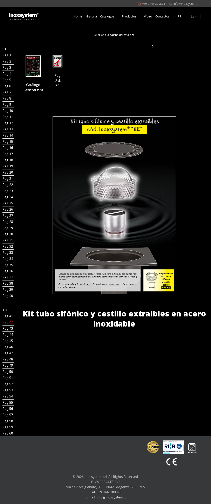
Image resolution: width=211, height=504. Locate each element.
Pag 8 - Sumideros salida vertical (8, 98)
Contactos (162, 16)
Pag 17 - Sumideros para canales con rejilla (8, 154)
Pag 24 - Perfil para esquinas (8, 197)
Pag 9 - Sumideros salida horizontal (8, 104)
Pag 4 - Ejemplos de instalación (8, 73)
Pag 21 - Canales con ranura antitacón (8, 178)
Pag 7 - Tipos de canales (8, 92)
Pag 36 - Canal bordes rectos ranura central (8, 271)
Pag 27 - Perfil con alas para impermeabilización (8, 215)
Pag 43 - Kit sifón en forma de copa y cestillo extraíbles (8, 328)
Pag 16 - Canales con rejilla (8, 147)
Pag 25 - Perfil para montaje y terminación (8, 203)
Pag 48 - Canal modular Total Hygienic (8, 359)
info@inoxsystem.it (185, 4)
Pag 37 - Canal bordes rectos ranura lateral (8, 277)
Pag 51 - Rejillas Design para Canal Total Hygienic (8, 377)
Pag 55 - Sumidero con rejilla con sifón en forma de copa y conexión (8, 402)
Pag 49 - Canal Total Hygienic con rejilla (8, 365)
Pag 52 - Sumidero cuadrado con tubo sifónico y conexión (8, 384)
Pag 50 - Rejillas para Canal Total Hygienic (8, 371)
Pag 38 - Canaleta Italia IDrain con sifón (8, 283)
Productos (129, 16)
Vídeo (148, 16)
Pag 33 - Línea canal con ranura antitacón (8, 252)
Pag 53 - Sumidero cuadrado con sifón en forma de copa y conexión (8, 390)
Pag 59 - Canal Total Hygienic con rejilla (8, 427)
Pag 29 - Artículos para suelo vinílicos (8, 228)
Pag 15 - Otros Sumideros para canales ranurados (8, 141)
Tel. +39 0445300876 (105, 492)
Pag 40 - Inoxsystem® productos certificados (8, 295)
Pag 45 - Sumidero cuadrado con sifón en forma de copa (8, 340)
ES (193, 16)
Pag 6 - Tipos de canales (8, 86)
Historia (91, 16)
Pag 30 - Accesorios (8, 234)
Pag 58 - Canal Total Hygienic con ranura (8, 421)
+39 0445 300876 (153, 4)
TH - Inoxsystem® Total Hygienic (8, 310)
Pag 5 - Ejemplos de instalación (8, 80)
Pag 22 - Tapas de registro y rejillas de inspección (8, 184)
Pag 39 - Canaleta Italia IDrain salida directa (8, 289)
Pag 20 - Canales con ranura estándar (8, 172)
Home (77, 16)
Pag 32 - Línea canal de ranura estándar (8, 246)
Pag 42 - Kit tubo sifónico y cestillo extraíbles (8, 322)
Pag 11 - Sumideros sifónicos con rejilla (8, 117)
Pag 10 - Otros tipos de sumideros (8, 110)
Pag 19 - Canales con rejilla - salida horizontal (8, 166)
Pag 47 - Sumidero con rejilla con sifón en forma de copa (8, 353)
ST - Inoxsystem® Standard (8, 49)
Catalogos (107, 16)
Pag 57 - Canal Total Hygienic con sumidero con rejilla (8, 414)
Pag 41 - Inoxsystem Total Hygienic (8, 316)
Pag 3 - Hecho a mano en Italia (8, 67)
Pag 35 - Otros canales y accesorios (8, 265)
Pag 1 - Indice (8, 55)
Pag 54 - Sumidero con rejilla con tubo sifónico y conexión (8, 396)
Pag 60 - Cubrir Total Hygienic (8, 433)
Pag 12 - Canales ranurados (8, 123)
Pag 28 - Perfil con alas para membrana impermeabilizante (8, 221)
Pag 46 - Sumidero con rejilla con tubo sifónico (8, 347)
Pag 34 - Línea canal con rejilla (8, 258)
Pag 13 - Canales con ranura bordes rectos (8, 129)
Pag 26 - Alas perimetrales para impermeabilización (8, 209)
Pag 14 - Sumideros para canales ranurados (8, 135)
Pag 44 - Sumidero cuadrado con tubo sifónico (8, 334)
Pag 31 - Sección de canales (8, 240)
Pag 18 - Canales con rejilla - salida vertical (8, 160)
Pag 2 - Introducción (8, 61)
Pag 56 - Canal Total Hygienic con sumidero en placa (8, 408)
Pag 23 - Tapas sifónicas (8, 191)
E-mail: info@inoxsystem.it (106, 497)
